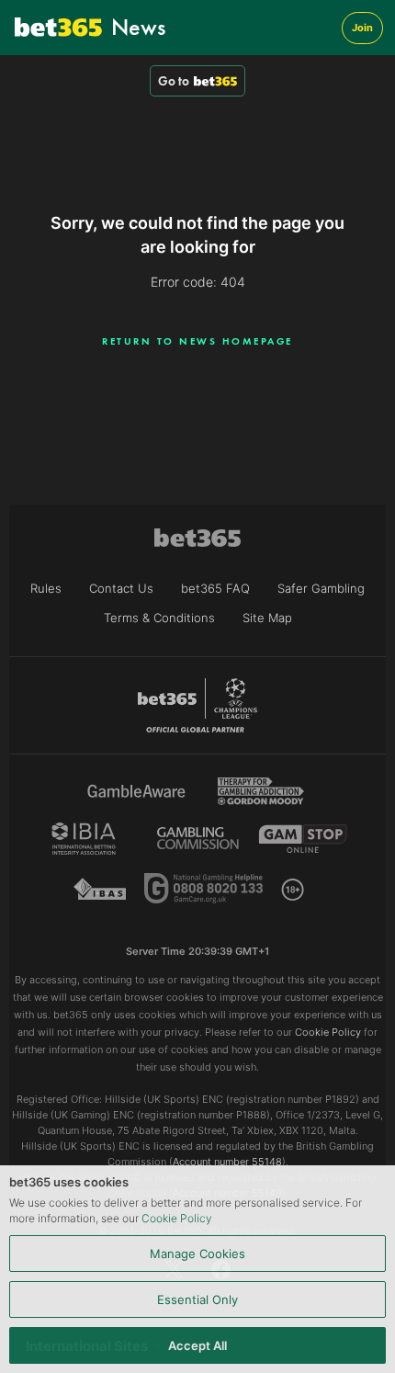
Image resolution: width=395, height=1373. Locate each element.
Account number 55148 (227, 1161)
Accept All (197, 1345)
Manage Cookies (197, 1253)
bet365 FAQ (215, 588)
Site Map (267, 617)
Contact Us (121, 588)
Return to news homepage (197, 341)
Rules (46, 588)
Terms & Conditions (159, 617)
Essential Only (197, 1299)
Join (362, 27)
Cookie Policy (176, 1218)
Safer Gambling (321, 588)
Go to (173, 81)
